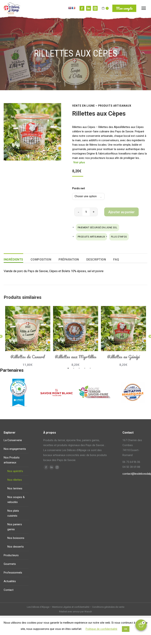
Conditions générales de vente (108, 607)
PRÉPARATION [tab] (69, 259)
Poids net (78, 188)
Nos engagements (15, 449)
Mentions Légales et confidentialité (70, 607)
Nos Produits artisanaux (12, 460)
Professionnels (13, 572)
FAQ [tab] (116, 259)
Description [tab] (96, 259)
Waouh (88, 611)
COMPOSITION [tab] (41, 259)
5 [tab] (90, 368)
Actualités (10, 581)
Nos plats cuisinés (13, 513)
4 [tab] (85, 368)
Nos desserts (15, 546)
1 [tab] (68, 368)
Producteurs (11, 555)
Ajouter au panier (121, 212)
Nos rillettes (14, 479)
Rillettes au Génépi (123, 356)
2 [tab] (74, 368)
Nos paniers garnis (14, 527)
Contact (8, 590)
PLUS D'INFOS (119, 236)
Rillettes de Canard (27, 356)
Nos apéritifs (15, 471)
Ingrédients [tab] (13, 259)
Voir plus (79, 162)
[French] (73, 7)
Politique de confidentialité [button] (101, 629)
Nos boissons (15, 538)
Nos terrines (14, 488)
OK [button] (125, 629)
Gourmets (10, 564)
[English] (69, 7)
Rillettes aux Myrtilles (75, 356)
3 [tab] (79, 368)
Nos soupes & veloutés (16, 499)
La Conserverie (13, 440)
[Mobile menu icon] (143, 8)
